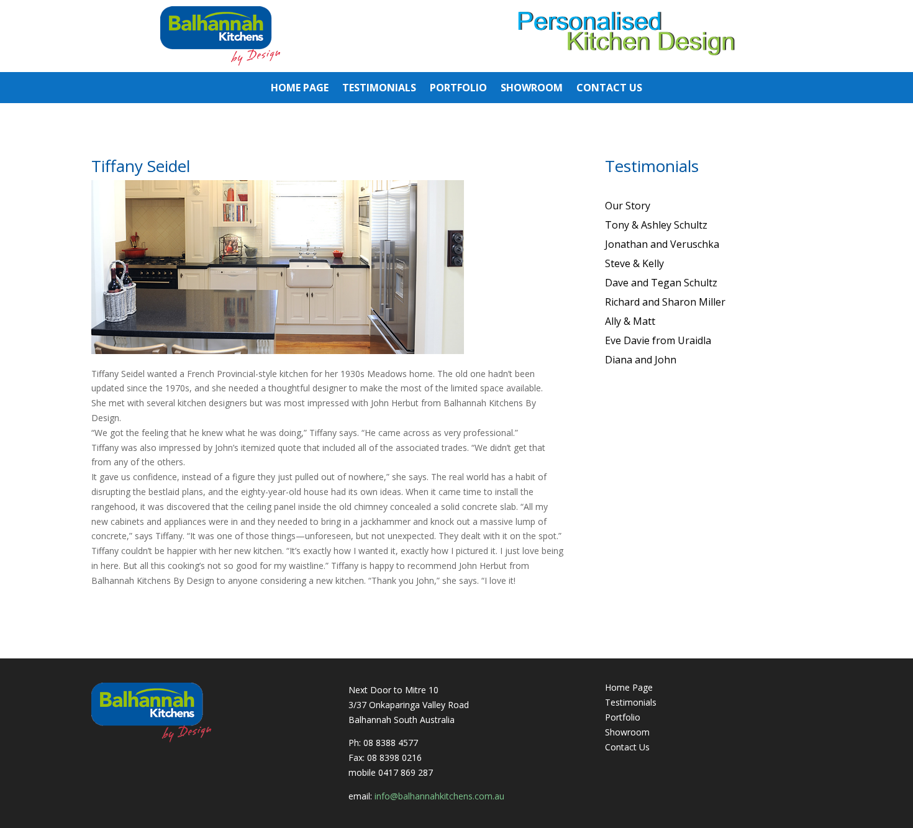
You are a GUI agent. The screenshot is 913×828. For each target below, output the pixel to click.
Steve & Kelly (634, 263)
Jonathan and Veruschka (662, 244)
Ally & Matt (630, 321)
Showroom (532, 88)
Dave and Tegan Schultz (661, 282)
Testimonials (379, 88)
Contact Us (609, 88)
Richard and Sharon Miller (665, 302)
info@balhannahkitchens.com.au (439, 796)
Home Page (300, 88)
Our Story (627, 205)
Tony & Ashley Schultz (656, 225)
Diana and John (640, 359)
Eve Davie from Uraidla (658, 340)
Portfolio (458, 88)
